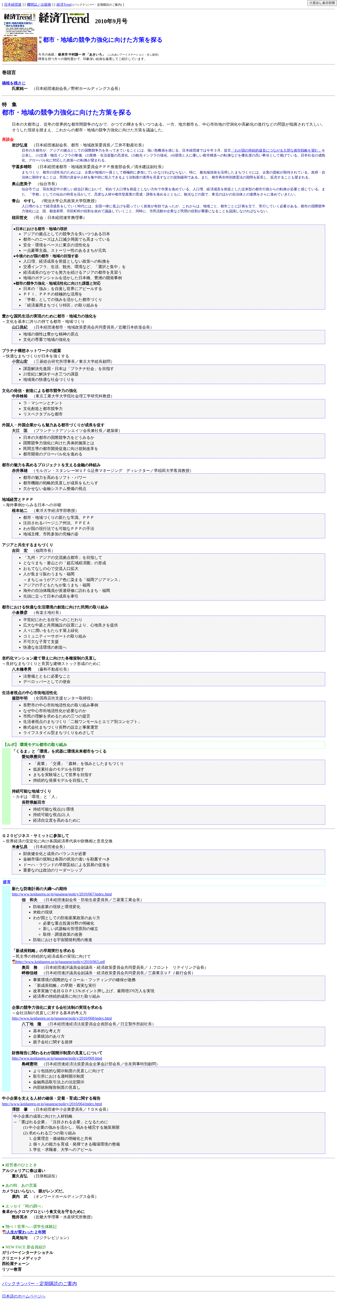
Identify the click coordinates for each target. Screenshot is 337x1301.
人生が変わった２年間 (26, 1232)
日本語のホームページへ (23, 1296)
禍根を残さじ (14, 83)
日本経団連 (12, 4)
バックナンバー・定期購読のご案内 (39, 1283)
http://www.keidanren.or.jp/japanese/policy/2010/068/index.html (62, 1018)
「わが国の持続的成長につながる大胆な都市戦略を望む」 (276, 150)
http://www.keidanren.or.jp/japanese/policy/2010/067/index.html (62, 894)
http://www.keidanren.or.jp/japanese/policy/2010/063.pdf (60, 962)
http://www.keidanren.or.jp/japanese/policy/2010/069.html (57, 1058)
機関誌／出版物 (39, 4)
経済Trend (64, 4)
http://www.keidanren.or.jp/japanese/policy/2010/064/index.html (52, 1104)
